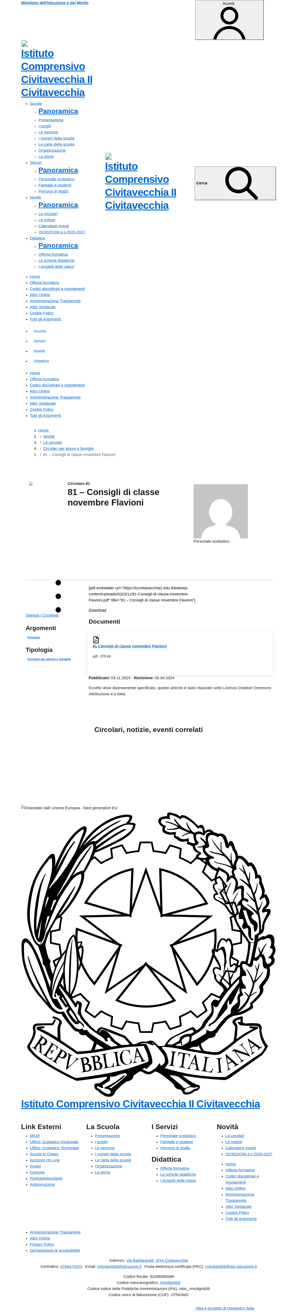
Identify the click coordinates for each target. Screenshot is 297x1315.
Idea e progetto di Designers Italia (225, 1308)
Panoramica (58, 111)
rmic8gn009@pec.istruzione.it (231, 1266)
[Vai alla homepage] (24, 43)
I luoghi (44, 126)
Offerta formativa (53, 254)
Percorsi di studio (53, 191)
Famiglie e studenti (54, 185)
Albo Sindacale (43, 307)
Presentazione (50, 120)
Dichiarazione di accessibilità (55, 1250)
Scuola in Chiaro (44, 1154)
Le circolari (47, 214)
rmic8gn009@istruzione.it (119, 1266)
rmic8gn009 (170, 1282)
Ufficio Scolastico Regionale (54, 1142)
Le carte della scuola (56, 144)
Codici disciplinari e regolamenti (57, 289)
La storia (45, 156)
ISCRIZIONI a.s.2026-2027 (61, 232)
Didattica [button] (37, 238)
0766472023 (71, 1266)
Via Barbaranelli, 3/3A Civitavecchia (157, 1260)
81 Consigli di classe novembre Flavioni (130, 646)
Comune (37, 1172)
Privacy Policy (42, 1244)
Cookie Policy (41, 313)
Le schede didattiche (56, 260)
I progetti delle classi (56, 266)
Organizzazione (52, 150)
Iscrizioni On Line (45, 1160)
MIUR (35, 1136)
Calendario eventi (53, 226)
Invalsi (35, 1166)
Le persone (48, 132)
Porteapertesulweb (46, 1178)
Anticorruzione (42, 1184)
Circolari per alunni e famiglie (49, 659)
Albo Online (40, 295)
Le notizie (46, 220)
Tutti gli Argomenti (45, 319)
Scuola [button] (36, 103)
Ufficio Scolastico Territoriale (54, 1148)
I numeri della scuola (56, 138)
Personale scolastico (56, 179)
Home (35, 276)
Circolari (33, 637)
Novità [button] (35, 197)
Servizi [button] (36, 162)
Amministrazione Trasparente (55, 301)
